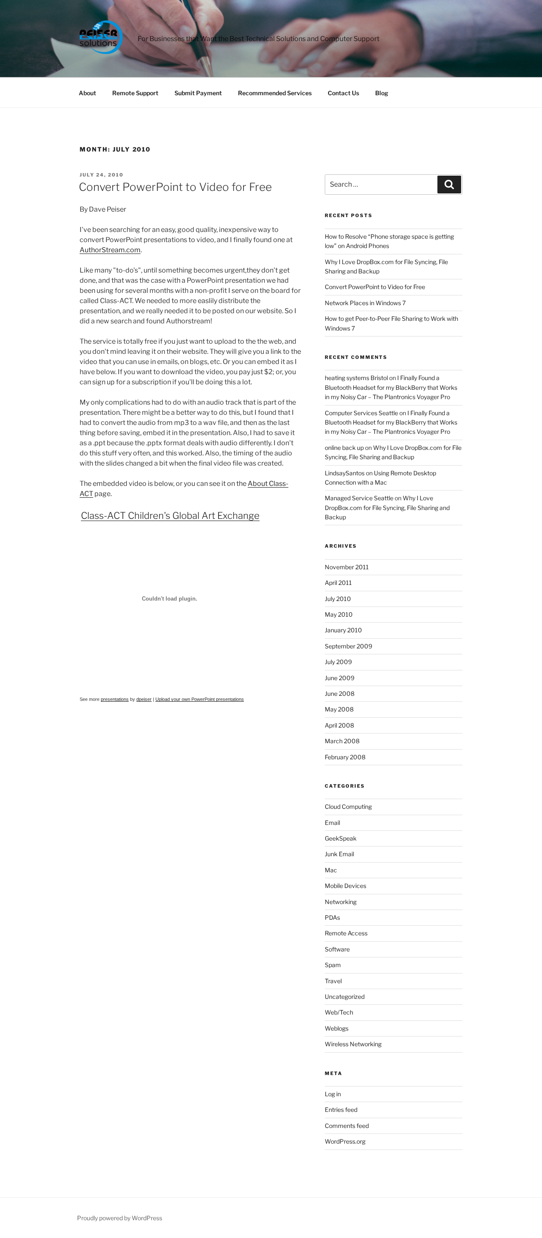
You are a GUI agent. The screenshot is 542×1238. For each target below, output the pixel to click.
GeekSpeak (341, 838)
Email (332, 822)
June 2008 (339, 693)
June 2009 (339, 677)
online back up (344, 447)
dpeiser (144, 699)
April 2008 (339, 725)
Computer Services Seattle (361, 412)
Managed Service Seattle (359, 498)
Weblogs (336, 1028)
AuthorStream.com (110, 250)
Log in (333, 1093)
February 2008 (345, 757)
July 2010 (338, 598)
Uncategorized (345, 996)
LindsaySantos (345, 473)
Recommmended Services (275, 93)
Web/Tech (339, 1012)
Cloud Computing (348, 806)
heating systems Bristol (356, 377)
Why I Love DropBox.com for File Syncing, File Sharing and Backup (387, 507)
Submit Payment (198, 93)
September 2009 (348, 646)
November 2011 (347, 567)
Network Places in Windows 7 (365, 302)
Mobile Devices (345, 885)
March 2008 (342, 740)
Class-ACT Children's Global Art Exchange (170, 515)
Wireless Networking (353, 1044)
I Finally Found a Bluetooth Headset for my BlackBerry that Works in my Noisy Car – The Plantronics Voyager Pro (391, 387)
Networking (341, 901)
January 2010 (343, 630)
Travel (333, 980)
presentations (115, 699)
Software (337, 949)
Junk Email (339, 854)
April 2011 (338, 582)
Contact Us (343, 93)
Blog (381, 93)
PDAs (332, 917)
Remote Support (135, 93)
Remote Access (346, 933)
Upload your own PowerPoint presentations (199, 699)
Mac (331, 870)
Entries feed (341, 1109)
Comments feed (347, 1125)
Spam (333, 964)
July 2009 (338, 661)
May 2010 (339, 614)
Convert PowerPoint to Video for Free (175, 186)
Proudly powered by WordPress (119, 1217)
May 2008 (339, 709)
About (87, 93)
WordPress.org (345, 1141)
